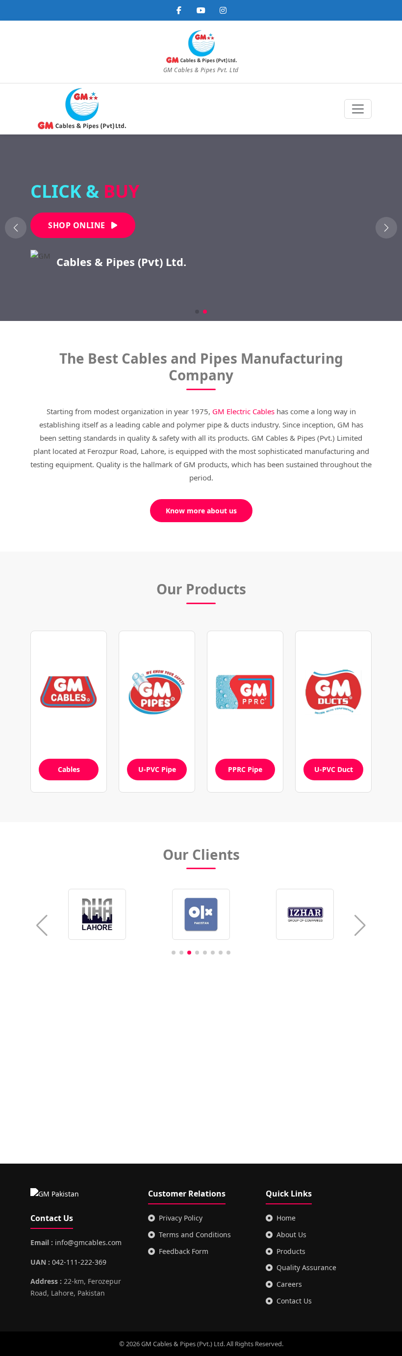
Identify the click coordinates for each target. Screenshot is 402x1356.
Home (286, 1218)
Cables (69, 769)
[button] (386, 228)
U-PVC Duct (333, 769)
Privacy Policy (180, 1218)
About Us (291, 1234)
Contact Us (294, 1300)
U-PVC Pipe (157, 769)
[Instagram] (223, 10)
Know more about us (201, 510)
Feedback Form (183, 1251)
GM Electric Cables (243, 411)
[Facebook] (179, 10)
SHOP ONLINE (77, 225)
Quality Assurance (306, 1267)
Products (290, 1251)
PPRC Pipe (245, 769)
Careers (289, 1284)
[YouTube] (201, 10)
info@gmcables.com (88, 1242)
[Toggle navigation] (358, 109)
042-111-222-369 (79, 1262)
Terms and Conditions (195, 1234)
